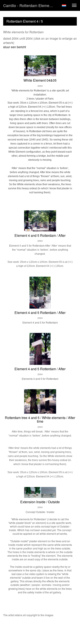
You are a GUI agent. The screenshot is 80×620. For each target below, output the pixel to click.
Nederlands (63, 5)
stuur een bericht (14, 47)
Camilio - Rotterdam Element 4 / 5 (30, 5)
